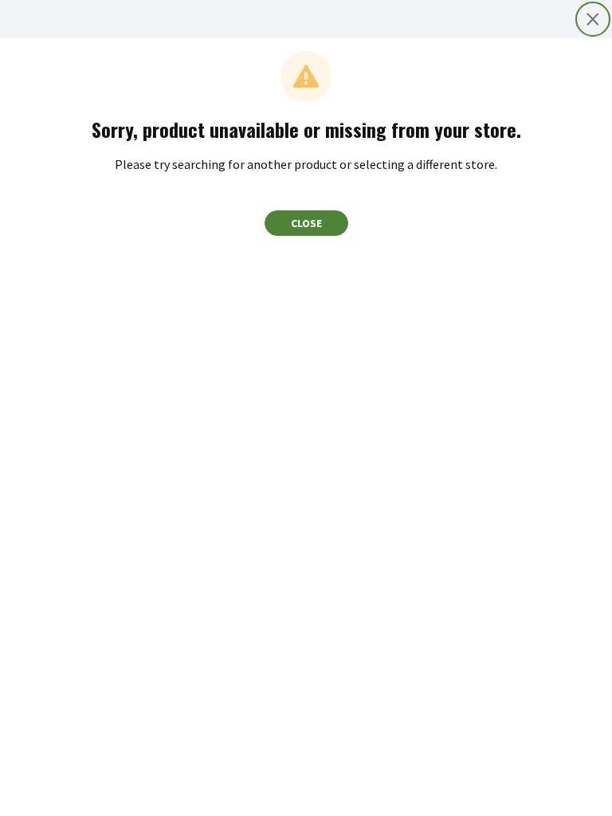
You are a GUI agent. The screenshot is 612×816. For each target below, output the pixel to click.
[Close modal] (593, 19)
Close (306, 223)
